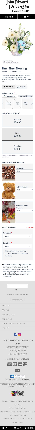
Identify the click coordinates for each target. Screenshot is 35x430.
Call (6, 428)
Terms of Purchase (23, 419)
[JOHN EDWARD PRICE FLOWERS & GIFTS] (17, 11)
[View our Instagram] (19, 335)
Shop (10, 16)
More (4, 82)
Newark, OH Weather (17, 408)
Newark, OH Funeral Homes (12, 401)
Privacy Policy (8, 419)
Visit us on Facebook (18, 386)
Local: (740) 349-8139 (17, 354)
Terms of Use (17, 422)
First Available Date (26, 96)
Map (18, 428)
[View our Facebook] (15, 335)
